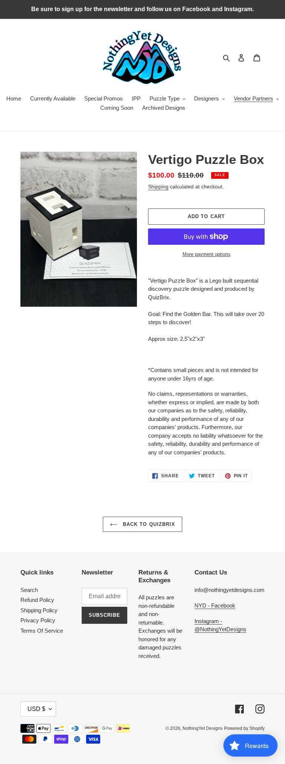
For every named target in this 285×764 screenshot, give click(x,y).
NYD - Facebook (214, 605)
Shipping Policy (39, 610)
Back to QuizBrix (148, 524)
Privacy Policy (37, 620)
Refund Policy (37, 600)
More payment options (206, 254)
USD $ (36, 709)
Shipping (158, 187)
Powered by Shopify (244, 728)
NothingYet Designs (203, 728)
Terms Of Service (41, 631)
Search (29, 590)
